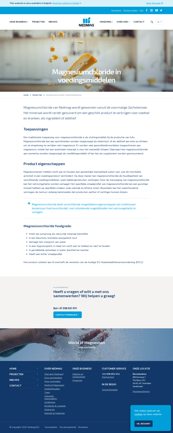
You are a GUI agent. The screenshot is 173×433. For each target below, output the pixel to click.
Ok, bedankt (143, 423)
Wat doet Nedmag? (54, 374)
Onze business (18, 21)
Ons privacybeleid (67, 427)
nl (158, 22)
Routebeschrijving (141, 391)
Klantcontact (108, 377)
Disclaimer (83, 427)
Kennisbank (116, 10)
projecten (37, 95)
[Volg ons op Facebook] (146, 10)
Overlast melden (130, 10)
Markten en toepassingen (78, 375)
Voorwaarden (51, 427)
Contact (138, 21)
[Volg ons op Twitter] (161, 10)
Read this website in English (65, 3)
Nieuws (53, 21)
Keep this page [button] (153, 3)
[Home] (86, 22)
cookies (138, 414)
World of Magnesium (54, 385)
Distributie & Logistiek (55, 406)
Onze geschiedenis (53, 377)
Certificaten (49, 402)
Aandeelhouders (52, 388)
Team (47, 392)
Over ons (122, 21)
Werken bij (49, 409)
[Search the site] (152, 22)
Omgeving (105, 21)
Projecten (38, 21)
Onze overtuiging (86, 347)
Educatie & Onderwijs (54, 413)
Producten (77, 380)
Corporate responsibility (50, 397)
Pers (141, 10)
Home (26, 95)
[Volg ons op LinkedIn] (151, 10)
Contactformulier (66, 315)
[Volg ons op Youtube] (156, 10)
